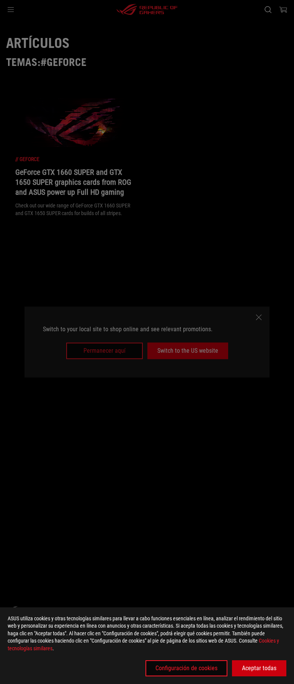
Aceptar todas (259, 668)
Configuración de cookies (186, 668)
